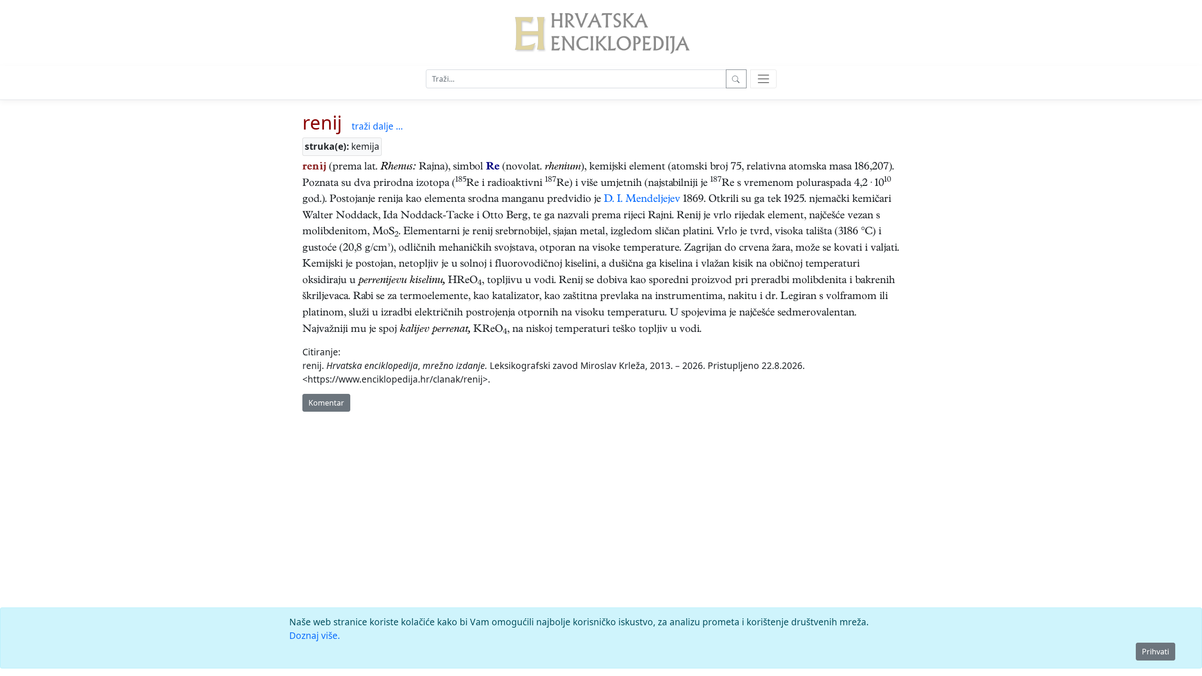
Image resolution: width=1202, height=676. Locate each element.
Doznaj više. (314, 635)
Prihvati (1155, 651)
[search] (763, 78)
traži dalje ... (377, 126)
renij (322, 122)
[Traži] (736, 78)
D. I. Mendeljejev (642, 200)
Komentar (326, 403)
